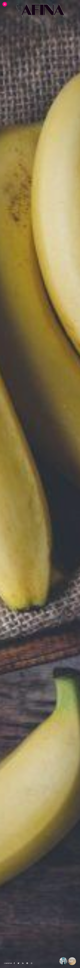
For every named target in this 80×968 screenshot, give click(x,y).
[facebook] (14, 963)
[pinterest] (27, 963)
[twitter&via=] (18, 963)
